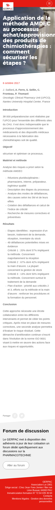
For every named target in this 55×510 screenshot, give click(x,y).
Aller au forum (16, 465)
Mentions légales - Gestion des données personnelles (32, 500)
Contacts (47, 496)
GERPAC (8, 6)
